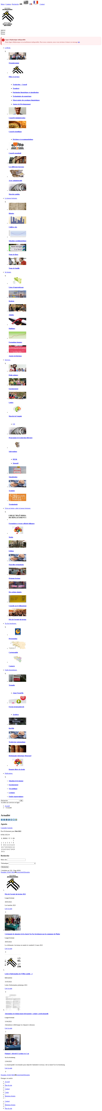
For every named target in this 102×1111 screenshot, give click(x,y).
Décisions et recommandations (23, 139)
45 (23, 872)
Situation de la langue (16, 781)
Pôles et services (14, 77)
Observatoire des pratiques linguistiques (26, 100)
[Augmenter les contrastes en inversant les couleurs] (7, 820)
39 (14, 872)
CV (14, 424)
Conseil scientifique (15, 131)
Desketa (11, 301)
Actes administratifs (15, 180)
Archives (16, 714)
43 (20, 872)
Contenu (8, 4)
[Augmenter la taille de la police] (4, 820)
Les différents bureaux (16, 167)
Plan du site (8, 1085)
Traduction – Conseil (20, 84)
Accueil (7, 806)
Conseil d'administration (17, 118)
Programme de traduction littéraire (20, 438)
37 (11, 872)
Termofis (12, 685)
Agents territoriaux (15, 356)
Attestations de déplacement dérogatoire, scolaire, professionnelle (26, 1014)
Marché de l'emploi (15, 416)
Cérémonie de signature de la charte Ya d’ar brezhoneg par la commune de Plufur (32, 934)
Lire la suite (8, 909)
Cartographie (13, 652)
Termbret (16, 88)
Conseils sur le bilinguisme (17, 606)
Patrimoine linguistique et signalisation (26, 92)
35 (7, 872)
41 (17, 872)
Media (11, 537)
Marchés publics (14, 194)
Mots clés (4, 860)
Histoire (11, 213)
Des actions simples (15, 592)
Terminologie (13, 504)
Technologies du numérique (22, 96)
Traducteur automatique (17, 742)
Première (4, 872)
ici (79, 42)
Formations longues (15, 342)
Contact (42, 4)
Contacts (12, 666)
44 (22, 872)
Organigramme (14, 63)
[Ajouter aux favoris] (16, 820)
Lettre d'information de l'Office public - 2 (18, 974)
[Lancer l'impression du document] (11, 820)
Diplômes (12, 328)
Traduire (12, 491)
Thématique (4, 863)
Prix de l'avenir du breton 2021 (15, 894)
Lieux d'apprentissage (16, 287)
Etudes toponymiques (16, 796)
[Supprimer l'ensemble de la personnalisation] (9, 820)
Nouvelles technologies (16, 564)
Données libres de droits (17, 769)
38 (12, 872)
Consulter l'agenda (6, 828)
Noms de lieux (13, 254)
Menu (2, 4)
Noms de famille (14, 268)
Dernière (27, 872)
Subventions (13, 451)
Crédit (7, 1092)
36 (9, 872)
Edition (11, 551)
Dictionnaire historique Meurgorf (20, 756)
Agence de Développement (22, 104)
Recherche (15, 4)
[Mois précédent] (1, 834)
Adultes (11, 315)
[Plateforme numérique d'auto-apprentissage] (17, 297)
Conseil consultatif (15, 153)
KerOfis (11, 728)
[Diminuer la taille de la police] (2, 820)
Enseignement (13, 389)
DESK (15, 459)
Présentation (13, 638)
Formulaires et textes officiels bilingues (22, 523)
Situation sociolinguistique (17, 241)
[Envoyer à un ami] (14, 820)
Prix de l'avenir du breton (17, 619)
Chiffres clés (13, 227)
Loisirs (11, 402)
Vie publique (13, 789)
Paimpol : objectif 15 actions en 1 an (17, 1053)
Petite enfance (13, 375)
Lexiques (12, 793)
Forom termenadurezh (16, 707)
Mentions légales (10, 1096)
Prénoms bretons (14, 578)
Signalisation (13, 477)
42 (19, 872)
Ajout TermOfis (18, 693)
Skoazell (15, 463)
